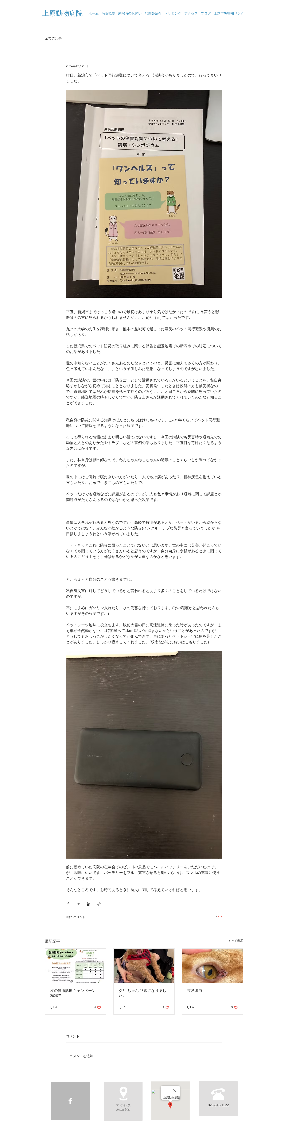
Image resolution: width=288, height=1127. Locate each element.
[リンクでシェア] (99, 904)
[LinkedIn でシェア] (89, 904)
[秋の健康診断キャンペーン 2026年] (75, 966)
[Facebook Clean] (70, 1101)
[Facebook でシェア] (68, 904)
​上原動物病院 (62, 13)
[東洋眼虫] (212, 966)
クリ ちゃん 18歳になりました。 (142, 993)
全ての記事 (53, 38)
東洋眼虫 (194, 990)
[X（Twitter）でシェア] (78, 904)
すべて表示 (235, 940)
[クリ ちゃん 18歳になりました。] (144, 966)
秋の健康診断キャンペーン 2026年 (73, 993)
